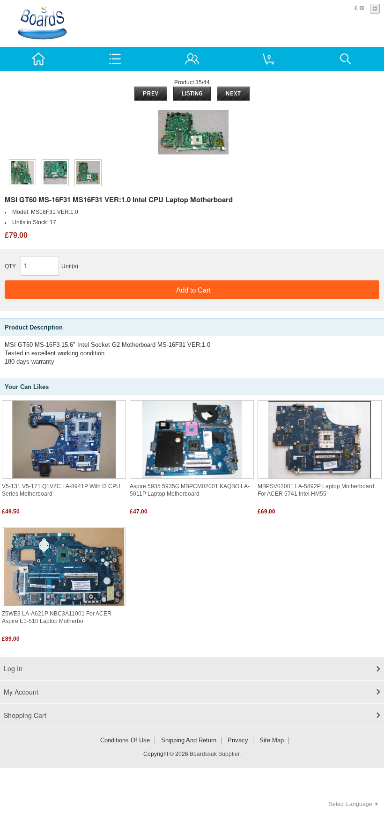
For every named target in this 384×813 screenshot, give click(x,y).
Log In (13, 668)
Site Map (271, 740)
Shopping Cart (25, 715)
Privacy (238, 740)
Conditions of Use (125, 740)
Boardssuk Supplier (214, 754)
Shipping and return (188, 740)
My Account (21, 691)
